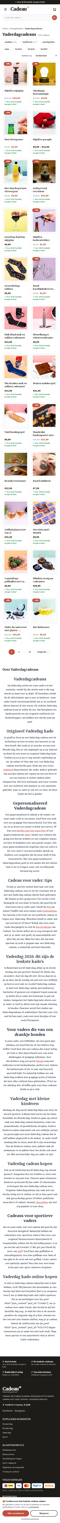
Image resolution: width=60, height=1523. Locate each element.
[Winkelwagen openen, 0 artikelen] (54, 9)
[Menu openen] (5, 9)
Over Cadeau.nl (9, 1463)
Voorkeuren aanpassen (30, 1519)
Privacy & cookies (10, 1471)
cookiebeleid (33, 1507)
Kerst (5, 1437)
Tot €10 (18, 49)
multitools (30, 42)
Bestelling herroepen (12, 1458)
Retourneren (8, 1454)
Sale (7, 49)
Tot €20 (31, 49)
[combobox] (30, 17)
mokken (11, 42)
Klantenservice (9, 1450)
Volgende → (43, 652)
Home (5, 28)
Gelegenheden (16, 28)
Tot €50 (43, 49)
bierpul (40, 1061)
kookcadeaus (50, 911)
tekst (27, 834)
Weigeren (44, 1513)
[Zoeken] (54, 17)
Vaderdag (6, 1432)
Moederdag (7, 1428)
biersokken (42, 1202)
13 (30, 652)
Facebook (7, 1410)
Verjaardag (7, 1424)
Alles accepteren (16, 1513)
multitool (8, 769)
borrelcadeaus (43, 927)
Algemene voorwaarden (13, 1467)
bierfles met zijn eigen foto (31, 830)
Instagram (19, 1410)
